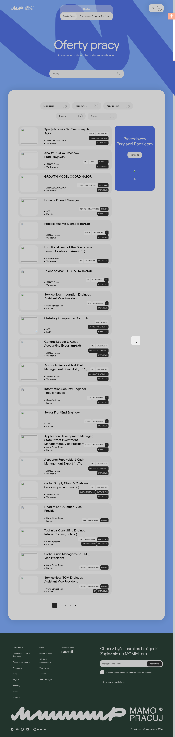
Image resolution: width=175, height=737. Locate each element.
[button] (171, 16)
